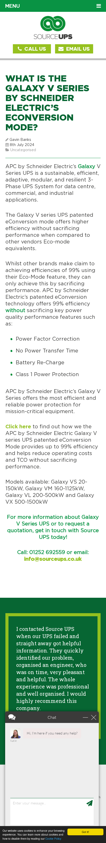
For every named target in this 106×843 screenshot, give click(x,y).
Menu (12, 6)
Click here (18, 426)
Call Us (34, 49)
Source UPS (53, 27)
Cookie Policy (53, 838)
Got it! (85, 832)
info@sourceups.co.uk (53, 559)
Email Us (77, 49)
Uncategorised (23, 150)
